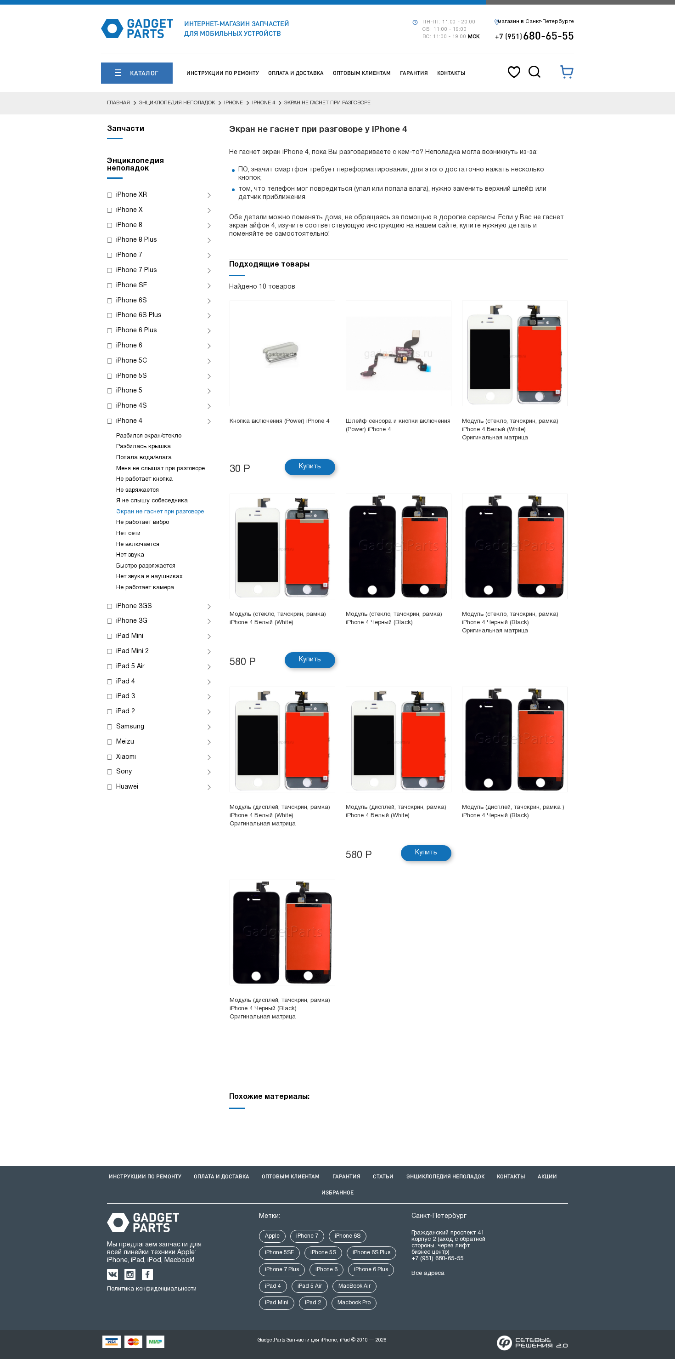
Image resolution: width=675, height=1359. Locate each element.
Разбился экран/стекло (148, 436)
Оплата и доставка (296, 72)
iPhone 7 (129, 255)
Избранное (337, 1192)
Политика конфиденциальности (152, 1289)
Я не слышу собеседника (152, 501)
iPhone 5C (131, 361)
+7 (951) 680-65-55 (437, 1259)
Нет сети (128, 533)
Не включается (137, 544)
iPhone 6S (131, 301)
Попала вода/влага (144, 458)
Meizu (125, 742)
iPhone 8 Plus (136, 240)
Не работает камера (145, 588)
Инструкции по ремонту (222, 72)
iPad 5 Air (130, 667)
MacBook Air (354, 1286)
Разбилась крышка (143, 446)
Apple (272, 1236)
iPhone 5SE (279, 1252)
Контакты (451, 72)
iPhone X (129, 210)
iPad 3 (125, 696)
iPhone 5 (129, 391)
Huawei (127, 787)
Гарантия (414, 72)
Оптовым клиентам (362, 72)
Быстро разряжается (145, 566)
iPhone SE (131, 286)
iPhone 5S (131, 376)
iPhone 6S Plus (139, 315)
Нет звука (130, 555)
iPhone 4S (131, 406)
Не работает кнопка (144, 479)
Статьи (383, 1176)
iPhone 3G (131, 621)
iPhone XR (131, 195)
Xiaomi (126, 757)
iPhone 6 (129, 346)
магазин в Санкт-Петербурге (536, 21)
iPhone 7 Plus (136, 270)
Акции (547, 1176)
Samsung (130, 727)
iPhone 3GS (134, 606)
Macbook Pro (354, 1302)
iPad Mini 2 (132, 651)
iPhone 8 (129, 225)
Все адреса (427, 1273)
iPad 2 (125, 712)
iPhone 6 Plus (136, 331)
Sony (124, 772)
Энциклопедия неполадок (445, 1176)
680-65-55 (534, 35)
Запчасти (125, 129)
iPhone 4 (129, 421)
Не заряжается (137, 490)
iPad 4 (125, 682)
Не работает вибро (142, 522)
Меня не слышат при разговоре (160, 469)
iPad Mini (129, 636)
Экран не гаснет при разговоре (160, 512)
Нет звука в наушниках (149, 577)
